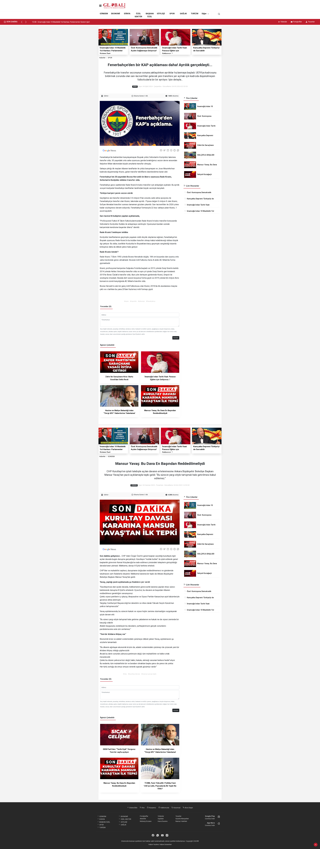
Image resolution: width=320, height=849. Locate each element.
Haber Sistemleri (166, 844)
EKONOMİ (115, 13)
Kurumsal (176, 808)
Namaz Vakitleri (181, 821)
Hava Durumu (163, 821)
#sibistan (141, 301)
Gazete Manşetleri (182, 819)
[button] (22, 23)
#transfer (133, 301)
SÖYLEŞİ (161, 13)
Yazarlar (311, 22)
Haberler (102, 58)
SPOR (172, 13)
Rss (142, 808)
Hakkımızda (164, 808)
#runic (126, 301)
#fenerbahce (150, 301)
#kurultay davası (134, 674)
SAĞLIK (183, 13)
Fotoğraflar (297, 22)
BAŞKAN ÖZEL (104, 822)
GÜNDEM (104, 13)
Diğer (204, 13)
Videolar (283, 22)
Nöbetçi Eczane (145, 821)
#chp (125, 674)
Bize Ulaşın (188, 808)
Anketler (143, 819)
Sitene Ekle (133, 808)
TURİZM (194, 13)
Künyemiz (152, 808)
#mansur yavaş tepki (148, 674)
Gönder (175, 338)
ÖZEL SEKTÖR (126, 819)
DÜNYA (127, 13)
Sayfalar (161, 819)
